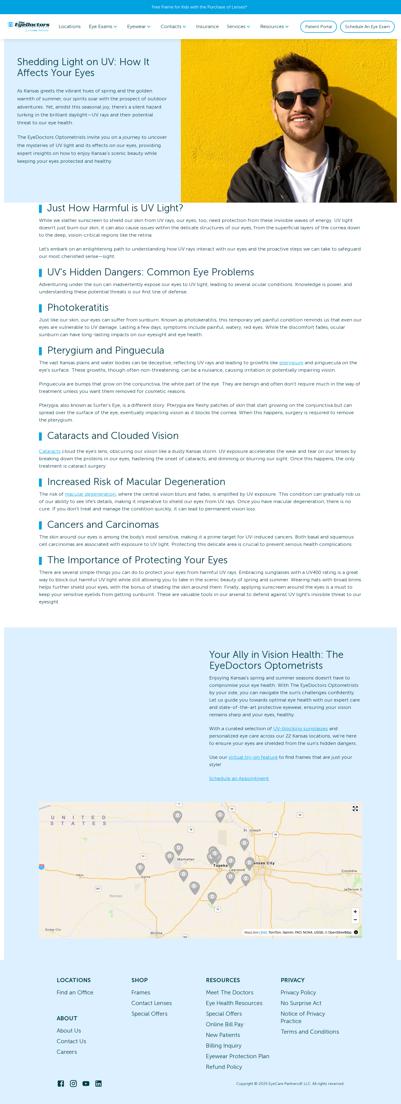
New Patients (223, 1034)
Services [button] (236, 26)
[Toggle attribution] (356, 932)
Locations (70, 26)
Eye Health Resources (234, 1003)
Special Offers (149, 1013)
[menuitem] (104, 27)
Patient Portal (318, 26)
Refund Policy (224, 1066)
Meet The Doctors (229, 992)
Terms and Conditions (310, 1031)
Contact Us (71, 1041)
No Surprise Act (301, 1003)
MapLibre (251, 932)
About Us (69, 1030)
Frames (140, 992)
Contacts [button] (171, 26)
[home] (28, 26)
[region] (200, 870)
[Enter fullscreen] (355, 809)
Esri (264, 932)
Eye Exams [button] (100, 26)
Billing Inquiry (223, 1045)
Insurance (207, 26)
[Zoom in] (355, 912)
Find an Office (75, 992)
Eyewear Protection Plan (238, 1056)
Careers (67, 1051)
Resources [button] (272, 26)
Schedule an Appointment (239, 778)
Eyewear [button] (136, 26)
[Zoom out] (355, 919)
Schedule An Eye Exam (367, 26)
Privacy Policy (298, 992)
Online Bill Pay (224, 1024)
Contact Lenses (151, 1003)
